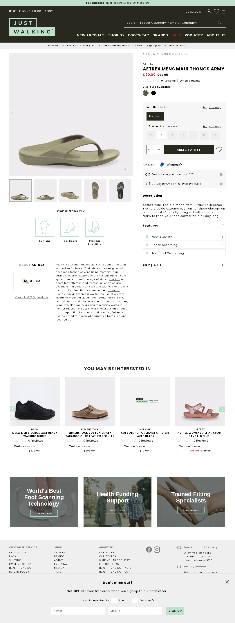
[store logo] (32, 27)
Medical (60, 568)
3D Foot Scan (109, 564)
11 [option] (194, 135)
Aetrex (60, 264)
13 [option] (215, 135)
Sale (176, 35)
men (79, 283)
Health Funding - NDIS (115, 568)
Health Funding (19, 11)
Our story (106, 552)
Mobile (116, 611)
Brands (59, 556)
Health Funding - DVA (114, 571)
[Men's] (115, 600)
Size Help (215, 126)
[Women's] (136, 600)
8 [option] (162, 135)
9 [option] (172, 135)
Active (59, 560)
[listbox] (184, 117)
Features (150, 225)
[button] (12, 113)
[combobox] (175, 23)
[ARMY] (145, 92)
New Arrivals (91, 35)
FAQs (12, 556)
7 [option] (151, 135)
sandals (114, 279)
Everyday (60, 564)
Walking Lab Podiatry (114, 560)
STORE (49, 11)
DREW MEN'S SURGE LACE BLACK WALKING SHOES (34, 434)
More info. (144, 3)
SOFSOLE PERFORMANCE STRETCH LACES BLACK (145, 434)
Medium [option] (155, 116)
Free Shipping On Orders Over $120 (71, 45)
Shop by (60, 552)
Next (222, 409)
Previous (13, 408)
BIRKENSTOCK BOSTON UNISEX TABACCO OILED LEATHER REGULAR (90, 434)
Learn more (44, 513)
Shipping (15, 560)
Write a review (190, 80)
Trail (57, 571)
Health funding (20, 568)
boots (59, 283)
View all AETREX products (31, 297)
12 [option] (204, 135)
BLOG (37, 11)
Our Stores (107, 556)
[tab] (184, 196)
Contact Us (17, 552)
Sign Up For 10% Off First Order (167, 45)
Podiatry (194, 35)
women (94, 283)
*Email (58, 611)
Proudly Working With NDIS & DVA (121, 45)
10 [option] (183, 135)
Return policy (19, 571)
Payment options (21, 564)
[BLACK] (153, 92)
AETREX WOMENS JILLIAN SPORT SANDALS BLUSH (200, 434)
